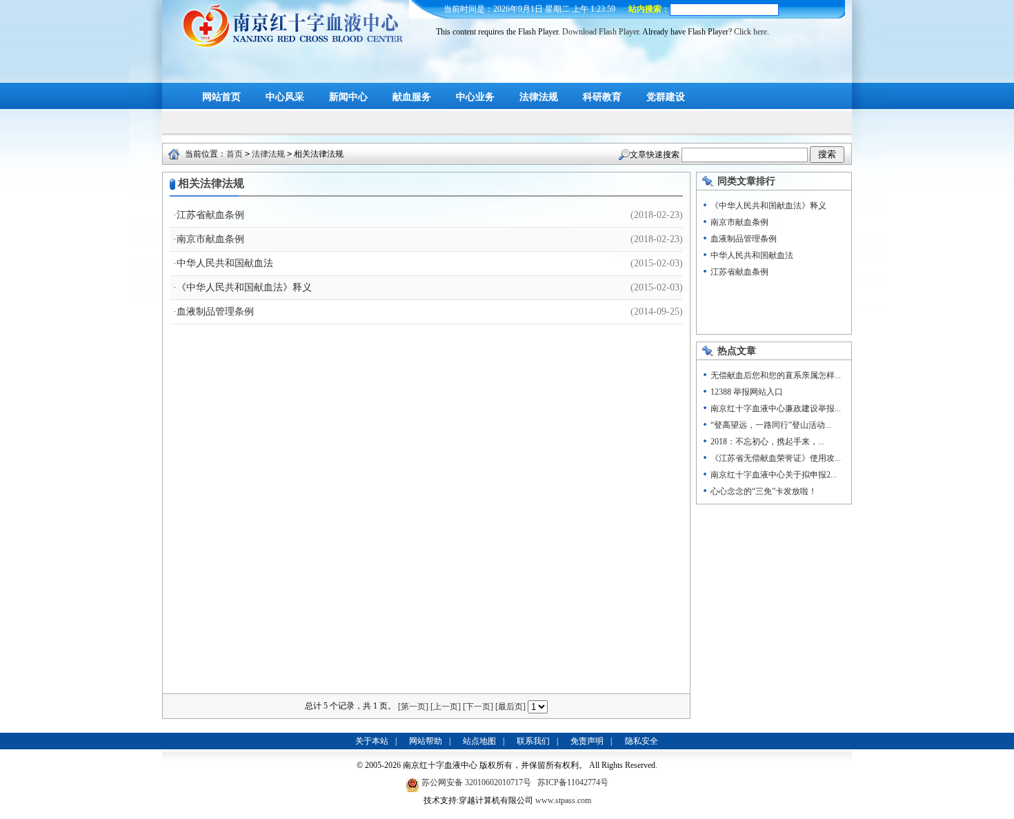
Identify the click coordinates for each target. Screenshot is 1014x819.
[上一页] (445, 706)
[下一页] (478, 706)
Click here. (751, 32)
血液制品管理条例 (215, 311)
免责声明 (587, 741)
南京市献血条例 (210, 239)
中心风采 (285, 97)
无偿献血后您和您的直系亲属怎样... (775, 375)
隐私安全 (641, 741)
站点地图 (479, 741)
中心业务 (475, 97)
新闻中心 (348, 97)
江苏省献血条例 (210, 215)
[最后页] (510, 706)
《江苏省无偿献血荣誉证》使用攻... (775, 458)
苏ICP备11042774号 (572, 782)
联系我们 (533, 741)
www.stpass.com (563, 800)
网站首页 (221, 97)
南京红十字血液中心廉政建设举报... (775, 408)
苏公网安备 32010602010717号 (477, 782)
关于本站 (371, 741)
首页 (234, 154)
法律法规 (538, 97)
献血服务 (411, 97)
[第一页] (413, 706)
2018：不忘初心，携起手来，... (767, 441)
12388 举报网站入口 (746, 392)
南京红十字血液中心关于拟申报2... (773, 475)
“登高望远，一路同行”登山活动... (770, 425)
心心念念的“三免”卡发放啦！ (763, 491)
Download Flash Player (600, 32)
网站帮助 (425, 741)
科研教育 (602, 97)
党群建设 (665, 97)
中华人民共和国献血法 (225, 263)
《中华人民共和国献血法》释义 (244, 287)
